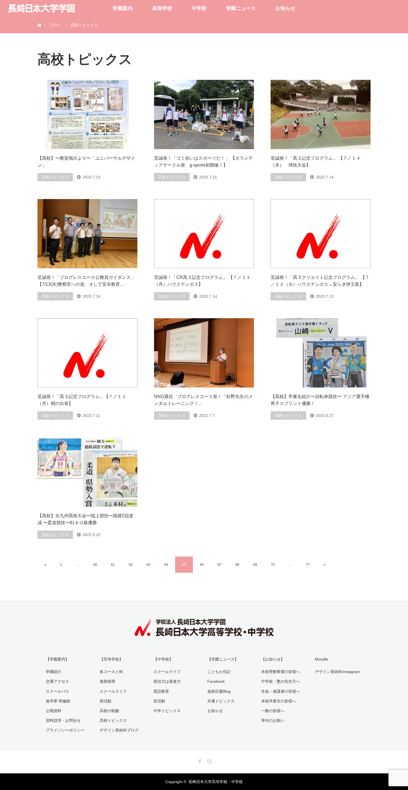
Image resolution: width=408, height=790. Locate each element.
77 (308, 565)
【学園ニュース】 (222, 659)
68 (237, 565)
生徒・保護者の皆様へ (280, 691)
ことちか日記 (219, 671)
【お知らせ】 (272, 659)
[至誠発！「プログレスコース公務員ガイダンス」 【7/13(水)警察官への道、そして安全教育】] (87, 233)
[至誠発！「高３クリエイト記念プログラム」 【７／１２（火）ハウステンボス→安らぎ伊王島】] (321, 233)
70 (273, 565)
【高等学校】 (111, 659)
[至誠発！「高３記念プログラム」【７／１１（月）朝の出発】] (87, 353)
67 (219, 565)
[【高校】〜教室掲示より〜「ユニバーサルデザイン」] (87, 114)
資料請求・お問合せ (63, 720)
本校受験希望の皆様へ (280, 671)
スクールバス (57, 691)
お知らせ (285, 8)
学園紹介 (53, 671)
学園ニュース (241, 8)
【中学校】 (163, 659)
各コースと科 (111, 671)
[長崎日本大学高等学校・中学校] (204, 632)
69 (255, 565)
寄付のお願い (272, 720)
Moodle (321, 659)
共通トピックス (221, 701)
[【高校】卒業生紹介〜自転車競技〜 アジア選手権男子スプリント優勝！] (321, 353)
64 (166, 565)
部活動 (105, 701)
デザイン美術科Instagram (337, 671)
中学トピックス (167, 711)
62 (131, 565)
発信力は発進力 (167, 681)
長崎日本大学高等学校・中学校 (215, 781)
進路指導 (107, 681)
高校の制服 (109, 711)
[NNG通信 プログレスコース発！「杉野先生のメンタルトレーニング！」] (204, 353)
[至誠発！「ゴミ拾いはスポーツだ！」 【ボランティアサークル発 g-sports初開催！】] (204, 114)
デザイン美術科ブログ (119, 730)
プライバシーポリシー (65, 730)
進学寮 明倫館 (58, 701)
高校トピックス (55, 177)
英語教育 (161, 691)
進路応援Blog (219, 691)
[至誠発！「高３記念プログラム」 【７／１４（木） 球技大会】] (321, 114)
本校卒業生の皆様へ (278, 701)
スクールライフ (113, 691)
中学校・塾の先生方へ (280, 681)
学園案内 (123, 8)
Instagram (209, 760)
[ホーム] (39, 19)
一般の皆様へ (272, 711)
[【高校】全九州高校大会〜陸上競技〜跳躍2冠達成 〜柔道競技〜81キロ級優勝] (87, 472)
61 (113, 565)
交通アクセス (57, 681)
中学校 (199, 8)
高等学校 (162, 8)
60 (95, 565)
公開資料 (53, 711)
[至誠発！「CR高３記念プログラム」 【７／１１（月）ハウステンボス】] (204, 233)
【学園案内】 (57, 659)
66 (202, 565)
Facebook (216, 681)
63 (148, 565)
